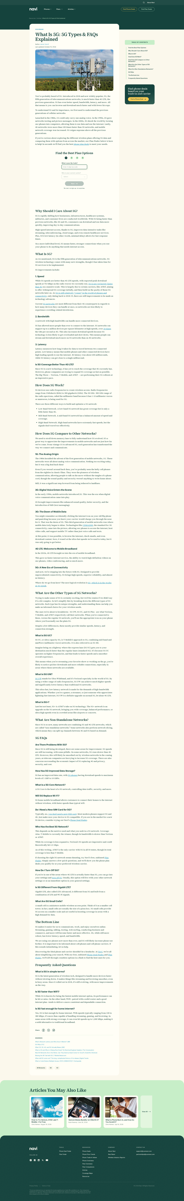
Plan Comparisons (88, 1167)
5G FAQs (131, 72)
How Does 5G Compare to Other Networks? (139, 60)
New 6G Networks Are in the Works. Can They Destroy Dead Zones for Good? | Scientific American (66, 1053)
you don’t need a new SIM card (62, 814)
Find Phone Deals (129, 9)
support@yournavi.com (144, 1151)
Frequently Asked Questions (138, 78)
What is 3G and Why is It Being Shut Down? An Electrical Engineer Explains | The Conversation (64, 1050)
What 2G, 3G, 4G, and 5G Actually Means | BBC (50, 1047)
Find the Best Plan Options (137, 47)
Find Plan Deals (146, 9)
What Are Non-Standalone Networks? (140, 69)
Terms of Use (46, 1186)
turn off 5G (57, 877)
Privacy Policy (34, 1186)
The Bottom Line (133, 75)
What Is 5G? (132, 54)
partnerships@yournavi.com (145, 1154)
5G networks (49, 303)
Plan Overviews (87, 1164)
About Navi (151, 2)
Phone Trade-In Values (89, 1157)
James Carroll (44, 44)
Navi (100, 951)
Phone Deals (86, 1151)
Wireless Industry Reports (116, 1157)
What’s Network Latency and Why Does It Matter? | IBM (52, 1042)
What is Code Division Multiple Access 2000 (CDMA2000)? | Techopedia (58, 1061)
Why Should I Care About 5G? (138, 51)
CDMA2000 (88, 525)
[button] (47, 9)
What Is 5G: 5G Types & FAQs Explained (53, 18)
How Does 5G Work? (134, 57)
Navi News (111, 1154)
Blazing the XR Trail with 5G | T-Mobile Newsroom (50, 1055)
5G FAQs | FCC (39, 1044)
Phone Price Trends (88, 1154)
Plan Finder (63, 1154)
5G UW (38, 678)
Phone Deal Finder (78, 820)
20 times (107, 328)
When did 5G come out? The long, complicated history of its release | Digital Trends (61, 1058)
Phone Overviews (88, 1160)
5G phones (73, 775)
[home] (33, 9)
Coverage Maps (87, 1173)
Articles (39, 18)
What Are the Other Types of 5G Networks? (139, 65)
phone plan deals (81, 144)
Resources (32, 18)
